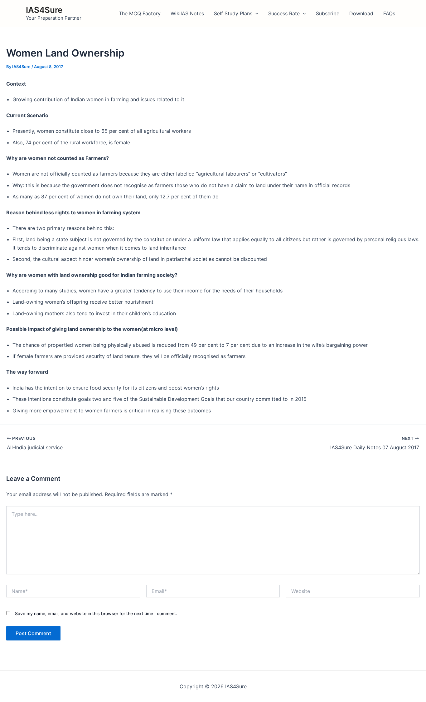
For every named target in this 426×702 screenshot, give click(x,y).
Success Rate (284, 13)
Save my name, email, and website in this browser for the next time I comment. (96, 613)
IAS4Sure (44, 10)
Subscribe (327, 13)
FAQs (389, 13)
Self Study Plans (233, 13)
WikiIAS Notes (187, 13)
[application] (255, 13)
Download (361, 13)
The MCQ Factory (140, 13)
